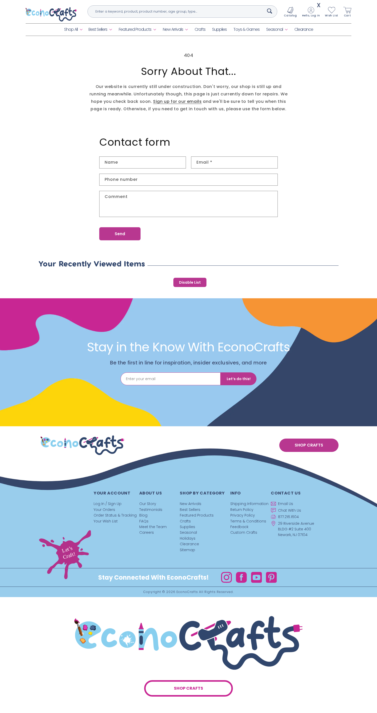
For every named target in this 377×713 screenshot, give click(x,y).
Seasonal (274, 29)
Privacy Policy (242, 515)
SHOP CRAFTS (309, 445)
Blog (143, 515)
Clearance (189, 544)
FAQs (143, 521)
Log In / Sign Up (108, 503)
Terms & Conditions (248, 521)
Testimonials (150, 509)
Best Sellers (97, 29)
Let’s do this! (239, 378)
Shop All (71, 29)
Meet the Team (153, 526)
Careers (146, 532)
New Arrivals (173, 29)
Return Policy (241, 509)
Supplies (187, 526)
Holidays (187, 538)
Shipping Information (249, 503)
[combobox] (182, 11)
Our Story (147, 503)
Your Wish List (106, 521)
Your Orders (104, 509)
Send (120, 233)
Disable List (190, 282)
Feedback (239, 526)
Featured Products (135, 29)
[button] (73, 30)
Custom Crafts (243, 532)
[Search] (269, 11)
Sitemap (187, 549)
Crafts (185, 521)
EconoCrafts (187, 592)
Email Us (285, 503)
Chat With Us (289, 510)
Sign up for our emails (177, 101)
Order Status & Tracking (115, 515)
